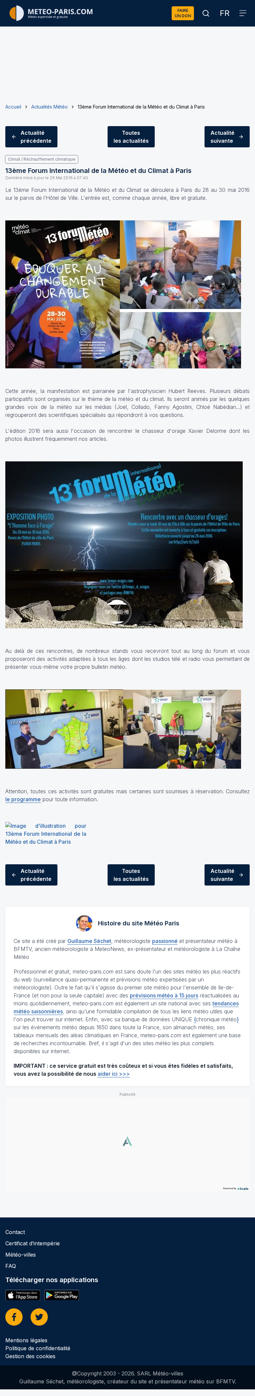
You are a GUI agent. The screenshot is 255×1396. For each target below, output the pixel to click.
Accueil (13, 107)
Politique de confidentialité (37, 1348)
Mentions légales (26, 1340)
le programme (23, 799)
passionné (165, 941)
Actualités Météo (49, 107)
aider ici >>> (114, 1073)
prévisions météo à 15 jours (164, 995)
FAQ (10, 1266)
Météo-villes (20, 1254)
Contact (15, 1232)
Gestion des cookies (30, 1356)
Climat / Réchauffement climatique (41, 159)
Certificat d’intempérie (32, 1243)
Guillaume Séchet (89, 941)
